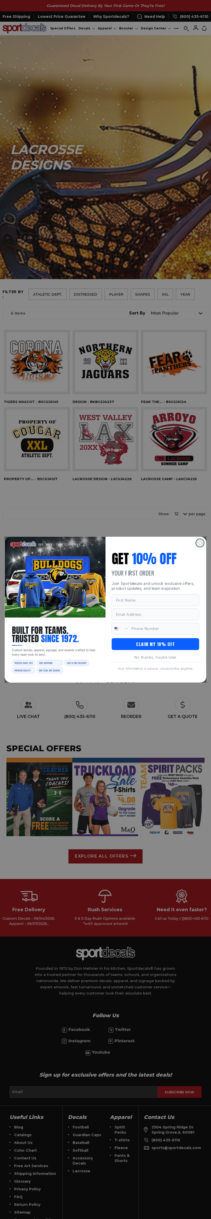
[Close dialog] (200, 542)
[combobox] (120, 628)
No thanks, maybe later (155, 657)
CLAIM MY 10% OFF (155, 644)
